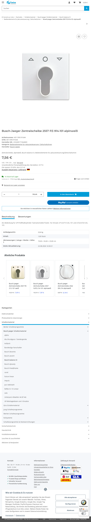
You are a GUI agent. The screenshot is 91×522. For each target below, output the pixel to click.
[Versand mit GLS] (76, 477)
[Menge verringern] (4, 194)
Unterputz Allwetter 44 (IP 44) (15, 397)
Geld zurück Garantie (41, 482)
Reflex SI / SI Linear (11, 389)
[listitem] (18, 278)
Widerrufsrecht (39, 472)
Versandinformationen (67, 474)
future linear (9, 376)
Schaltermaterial (8, 322)
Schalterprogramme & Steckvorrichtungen (19, 422)
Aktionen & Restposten (10, 442)
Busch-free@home (11, 368)
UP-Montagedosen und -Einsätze (16, 401)
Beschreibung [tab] (8, 217)
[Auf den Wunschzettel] (84, 36)
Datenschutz (20, 515)
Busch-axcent (9, 356)
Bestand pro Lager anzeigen (14, 185)
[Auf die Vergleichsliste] (78, 36)
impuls (7, 381)
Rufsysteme (8, 418)
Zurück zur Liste (8, 17)
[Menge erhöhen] (41, 194)
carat (6, 372)
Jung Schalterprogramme (13, 409)
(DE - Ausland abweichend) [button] (26, 179)
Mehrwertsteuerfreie (41, 465)
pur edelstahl (9, 385)
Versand (20, 163)
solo (5, 393)
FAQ (35, 487)
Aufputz (7, 343)
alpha (6, 335)
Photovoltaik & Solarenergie (12, 318)
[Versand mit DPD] (66, 477)
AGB (44, 519)
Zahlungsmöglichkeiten (68, 465)
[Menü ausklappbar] (3, 1)
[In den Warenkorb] (3, 31)
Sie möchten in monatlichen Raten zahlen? (46, 208)
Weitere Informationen (62, 208)
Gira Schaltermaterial (11, 405)
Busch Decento (10, 352)
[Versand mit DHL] (66, 480)
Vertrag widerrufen (40, 477)
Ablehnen (70, 510)
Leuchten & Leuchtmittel (11, 438)
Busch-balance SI (10, 360)
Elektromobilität (8, 314)
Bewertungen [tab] (24, 217)
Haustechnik (6, 430)
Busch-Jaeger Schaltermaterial (15, 331)
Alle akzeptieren (70, 497)
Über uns (37, 484)
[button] (69, 2)
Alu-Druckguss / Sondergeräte (15, 339)
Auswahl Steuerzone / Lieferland (14, 170)
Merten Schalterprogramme (14, 414)
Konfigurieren (70, 504)
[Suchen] (86, 8)
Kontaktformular (12, 470)
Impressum (9, 515)
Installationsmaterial (9, 434)
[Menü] (87, 500)
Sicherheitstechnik (9, 426)
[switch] (83, 513)
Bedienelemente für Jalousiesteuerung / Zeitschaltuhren (31, 144)
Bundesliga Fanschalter (13, 347)
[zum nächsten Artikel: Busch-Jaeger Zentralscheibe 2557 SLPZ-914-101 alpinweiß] (87, 23)
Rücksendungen (39, 475)
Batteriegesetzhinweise (41, 479)
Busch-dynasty (9, 364)
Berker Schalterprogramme (14, 327)
